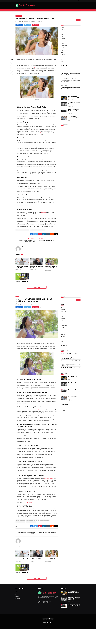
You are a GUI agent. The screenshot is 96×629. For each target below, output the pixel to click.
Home (44, 622)
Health (62, 43)
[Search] (79, 10)
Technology (63, 59)
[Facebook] (11, 62)
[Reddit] (11, 71)
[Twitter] (11, 65)
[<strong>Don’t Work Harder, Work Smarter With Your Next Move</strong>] (64, 98)
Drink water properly (25, 229)
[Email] (11, 74)
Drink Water (18, 229)
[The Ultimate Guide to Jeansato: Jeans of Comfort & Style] (64, 118)
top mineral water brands (33, 409)
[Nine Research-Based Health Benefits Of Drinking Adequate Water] (51, 261)
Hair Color (63, 38)
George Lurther (21, 21)
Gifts (62, 36)
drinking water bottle (36, 132)
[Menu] (16, 10)
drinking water (34, 67)
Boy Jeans (63, 29)
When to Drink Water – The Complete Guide (47, 532)
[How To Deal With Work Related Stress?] (37, 261)
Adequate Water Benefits (20, 520)
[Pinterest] (11, 68)
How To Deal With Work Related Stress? (46, 240)
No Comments (34, 21)
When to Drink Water (41, 229)
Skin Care (63, 56)
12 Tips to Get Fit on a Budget (22, 281)
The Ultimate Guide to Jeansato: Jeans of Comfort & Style (74, 117)
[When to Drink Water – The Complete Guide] (37, 41)
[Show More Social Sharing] (41, 25)
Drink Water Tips (33, 229)
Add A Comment (37, 287)
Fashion (62, 34)
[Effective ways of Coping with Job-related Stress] (22, 261)
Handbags (63, 41)
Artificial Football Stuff (27, 502)
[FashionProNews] (25, 5)
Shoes (62, 52)
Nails (62, 50)
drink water (43, 212)
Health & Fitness (64, 45)
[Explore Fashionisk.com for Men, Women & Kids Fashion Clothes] (64, 111)
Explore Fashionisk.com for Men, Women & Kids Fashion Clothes (73, 110)
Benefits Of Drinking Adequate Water (32, 520)
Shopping (63, 54)
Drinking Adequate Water (44, 520)
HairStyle (62, 320)
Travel (62, 61)
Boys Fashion (63, 31)
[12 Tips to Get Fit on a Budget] (22, 276)
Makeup (62, 48)
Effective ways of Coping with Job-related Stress (22, 267)
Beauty (62, 27)
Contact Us (50, 622)
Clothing (62, 32)
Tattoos (62, 57)
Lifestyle (62, 47)
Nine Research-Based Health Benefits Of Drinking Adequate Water (51, 267)
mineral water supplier (48, 478)
